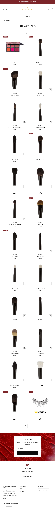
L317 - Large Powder (40, 192)
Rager (40, 418)
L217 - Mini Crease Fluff (40, 127)
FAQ (21, 488)
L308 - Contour (14, 321)
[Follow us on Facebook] (39, 490)
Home (4, 20)
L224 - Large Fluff (40, 159)
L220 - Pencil (15, 288)
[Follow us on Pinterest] (47, 490)
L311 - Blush (14, 418)
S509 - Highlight (14, 159)
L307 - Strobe (15, 256)
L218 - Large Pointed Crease (15, 224)
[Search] (6, 9)
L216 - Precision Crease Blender (15, 127)
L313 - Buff (40, 385)
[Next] (37, 426)
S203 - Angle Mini (40, 256)
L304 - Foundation (15, 353)
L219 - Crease (40, 321)
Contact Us (22, 494)
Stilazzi (15, 93)
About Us (22, 491)
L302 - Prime (40, 224)
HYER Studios (9, 506)
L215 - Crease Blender (40, 62)
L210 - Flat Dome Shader (40, 288)
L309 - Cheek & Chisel (14, 192)
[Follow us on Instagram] (43, 490)
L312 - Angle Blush (15, 95)
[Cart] (51, 9)
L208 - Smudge (40, 353)
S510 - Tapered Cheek (14, 385)
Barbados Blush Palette (15, 62)
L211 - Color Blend (40, 95)
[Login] (48, 9)
